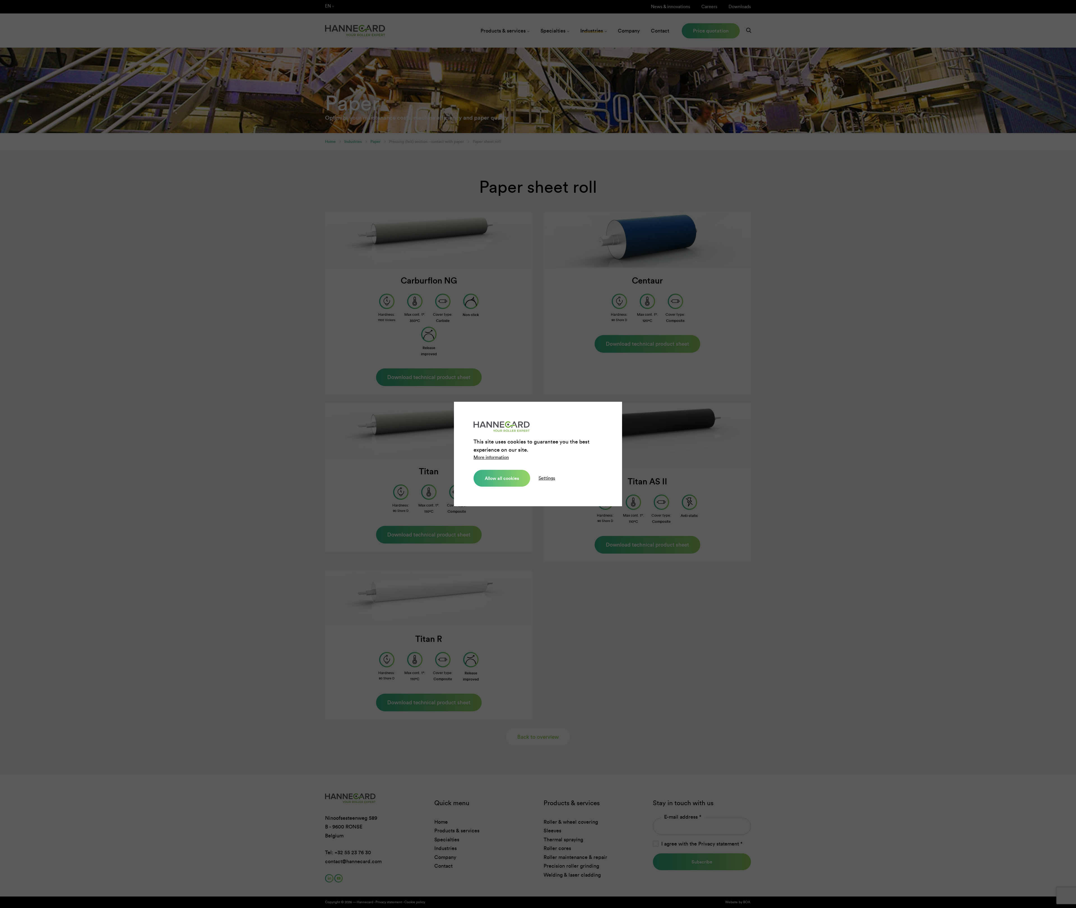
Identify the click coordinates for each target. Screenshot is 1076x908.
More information (491, 457)
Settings (547, 478)
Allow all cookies (502, 478)
